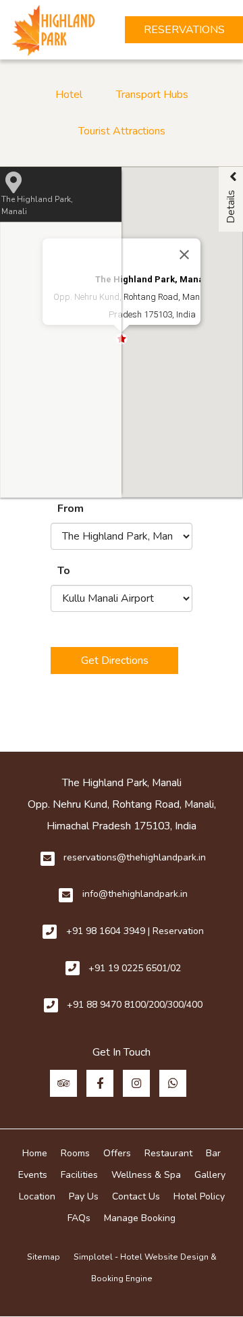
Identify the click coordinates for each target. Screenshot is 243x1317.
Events (32, 1174)
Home (34, 1153)
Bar (213, 1153)
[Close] (184, 254)
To (63, 570)
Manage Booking (140, 1218)
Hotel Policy (199, 1196)
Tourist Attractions (121, 131)
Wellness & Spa (146, 1174)
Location (37, 1196)
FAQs (79, 1218)
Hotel (68, 94)
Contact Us (136, 1196)
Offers (117, 1153)
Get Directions (114, 660)
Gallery (209, 1174)
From (70, 508)
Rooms (75, 1153)
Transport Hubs (152, 94)
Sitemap (43, 1256)
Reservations (184, 29)
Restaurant (168, 1153)
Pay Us (84, 1196)
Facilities (79, 1174)
